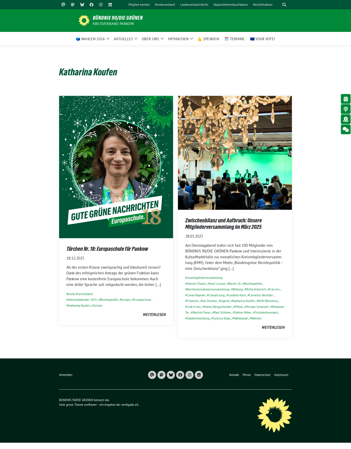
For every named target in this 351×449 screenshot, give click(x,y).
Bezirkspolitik (109, 300)
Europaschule (142, 300)
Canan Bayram (196, 295)
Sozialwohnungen (266, 312)
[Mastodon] (73, 5)
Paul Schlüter (222, 312)
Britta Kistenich (256, 289)
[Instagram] (101, 5)
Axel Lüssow (217, 284)
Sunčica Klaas (221, 318)
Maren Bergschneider (218, 307)
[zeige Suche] (284, 5)
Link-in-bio (194, 307)
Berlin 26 (235, 284)
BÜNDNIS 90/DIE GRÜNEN (118, 18)
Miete (239, 307)
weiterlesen (154, 314)
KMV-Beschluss (268, 301)
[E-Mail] (63, 5)
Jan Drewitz (209, 301)
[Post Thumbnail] (116, 166)
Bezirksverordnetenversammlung (208, 289)
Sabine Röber (242, 312)
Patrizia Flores (202, 312)
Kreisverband (84, 294)
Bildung (238, 289)
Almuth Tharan (196, 284)
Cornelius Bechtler (261, 295)
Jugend (224, 301)
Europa (125, 300)
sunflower (90, 405)
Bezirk (70, 294)
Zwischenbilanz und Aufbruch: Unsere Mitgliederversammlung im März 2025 (223, 223)
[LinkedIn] (110, 5)
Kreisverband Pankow (113, 23)
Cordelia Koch (237, 295)
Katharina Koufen (79, 305)
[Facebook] (91, 5)
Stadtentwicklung (198, 318)
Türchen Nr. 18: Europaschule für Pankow (107, 249)
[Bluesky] (82, 5)
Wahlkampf (241, 318)
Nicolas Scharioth (257, 307)
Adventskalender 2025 (82, 300)
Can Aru (275, 289)
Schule (98, 305)
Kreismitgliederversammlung (203, 278)
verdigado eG (129, 405)
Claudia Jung (217, 295)
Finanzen (193, 301)
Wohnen (256, 318)
